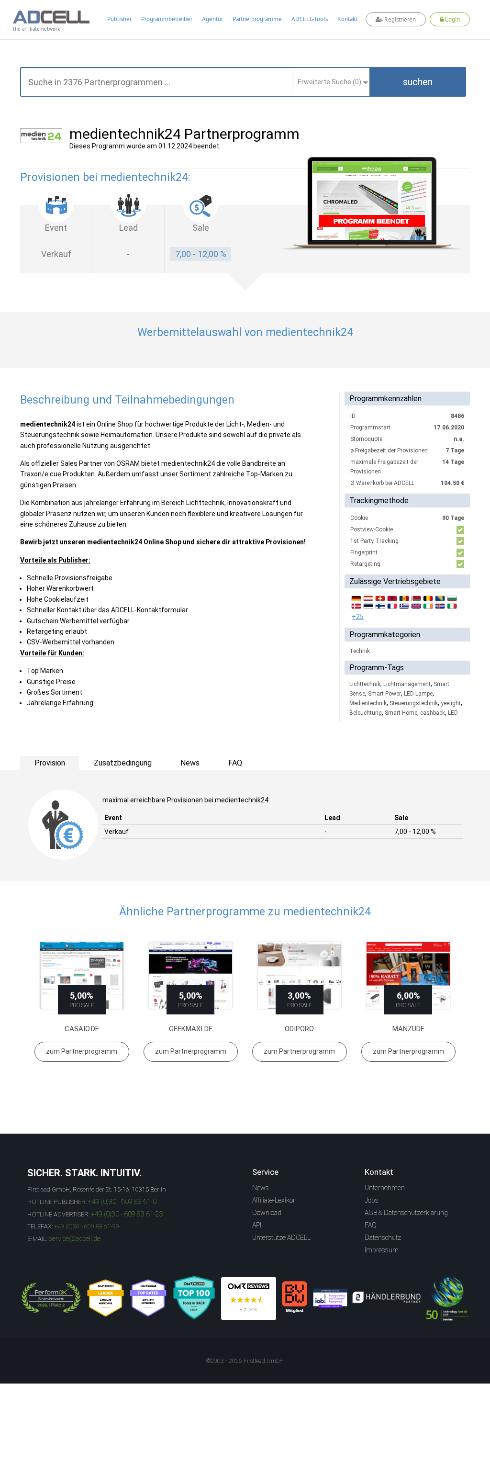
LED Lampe (418, 693)
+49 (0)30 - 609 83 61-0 (122, 1201)
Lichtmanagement (407, 684)
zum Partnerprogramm (81, 1051)
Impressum (382, 1250)
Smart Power (384, 693)
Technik (359, 651)
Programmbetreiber (166, 19)
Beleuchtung (365, 712)
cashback (432, 712)
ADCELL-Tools (309, 19)
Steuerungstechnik (414, 703)
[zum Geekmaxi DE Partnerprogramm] (191, 975)
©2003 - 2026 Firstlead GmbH (245, 1361)
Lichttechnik (364, 684)
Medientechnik (368, 703)
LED (453, 712)
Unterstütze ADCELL (281, 1237)
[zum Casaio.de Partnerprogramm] (81, 975)
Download (266, 1212)
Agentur (212, 19)
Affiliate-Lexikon (274, 1200)
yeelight (451, 703)
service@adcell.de (74, 1238)
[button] (417, 82)
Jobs (372, 1200)
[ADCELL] (248, 1298)
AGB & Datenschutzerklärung (406, 1212)
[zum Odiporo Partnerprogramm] (299, 975)
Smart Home (401, 712)
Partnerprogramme (257, 19)
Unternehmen (385, 1188)
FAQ (371, 1225)
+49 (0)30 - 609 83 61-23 (127, 1214)
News (260, 1188)
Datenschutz (383, 1237)
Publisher (119, 19)
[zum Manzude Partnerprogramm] (408, 975)
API (256, 1225)
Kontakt (347, 19)
